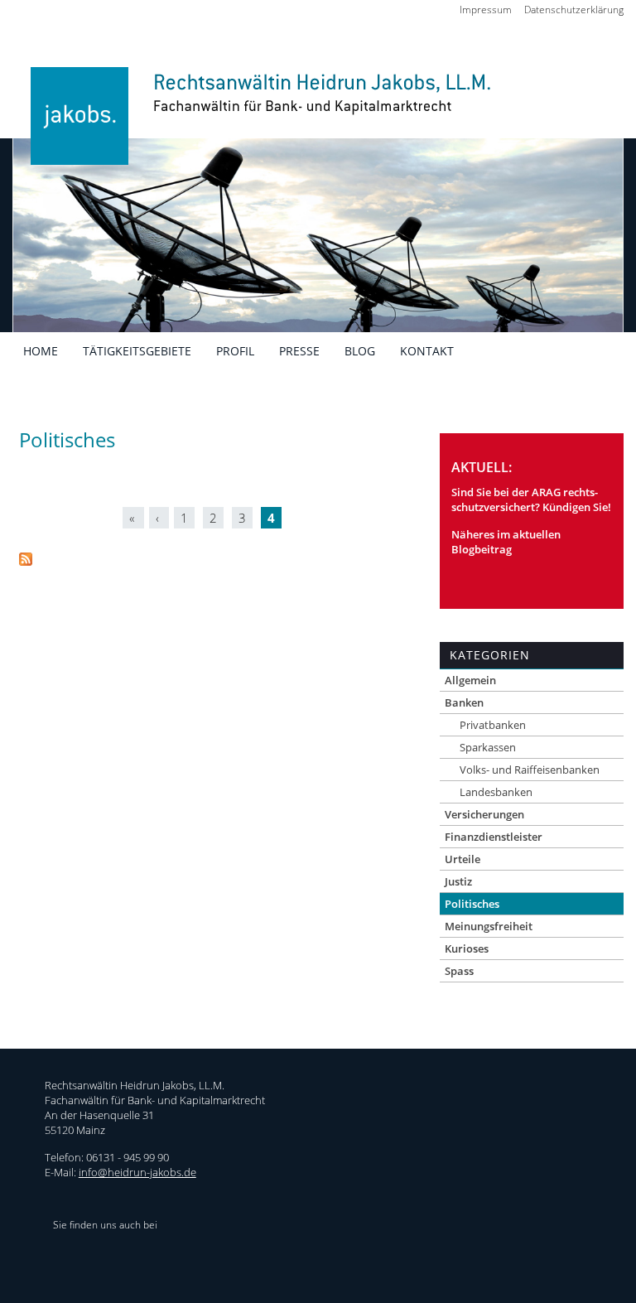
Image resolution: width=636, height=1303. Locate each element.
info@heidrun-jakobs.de (137, 1172)
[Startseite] (255, 126)
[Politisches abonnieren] (25, 561)
